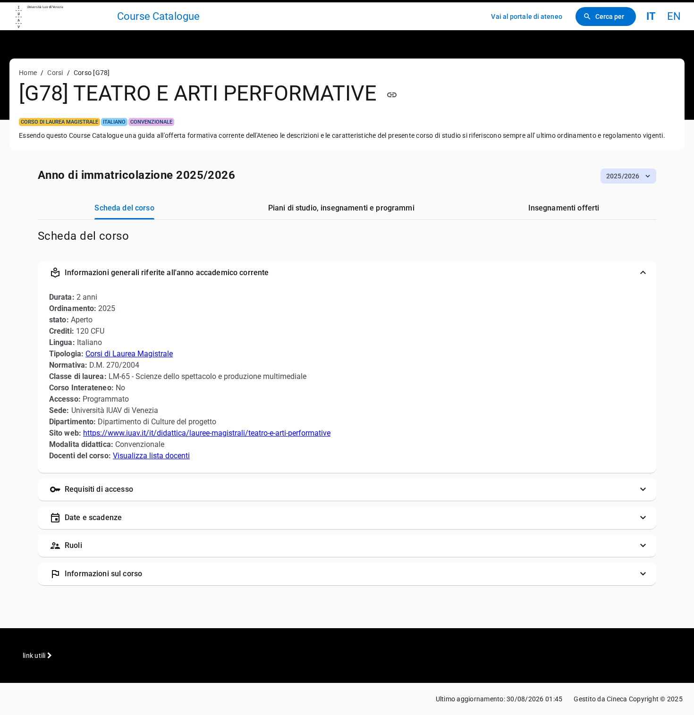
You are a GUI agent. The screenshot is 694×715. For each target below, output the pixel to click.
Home (28, 72)
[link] (62, 16)
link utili (35, 655)
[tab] (124, 208)
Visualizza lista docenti (151, 455)
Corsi (55, 72)
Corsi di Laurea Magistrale (129, 353)
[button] (628, 176)
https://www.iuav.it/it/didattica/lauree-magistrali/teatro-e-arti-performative (206, 433)
